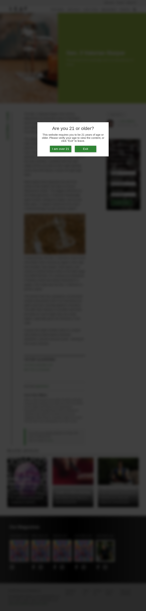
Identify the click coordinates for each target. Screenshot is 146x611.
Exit (85, 149)
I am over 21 (60, 149)
